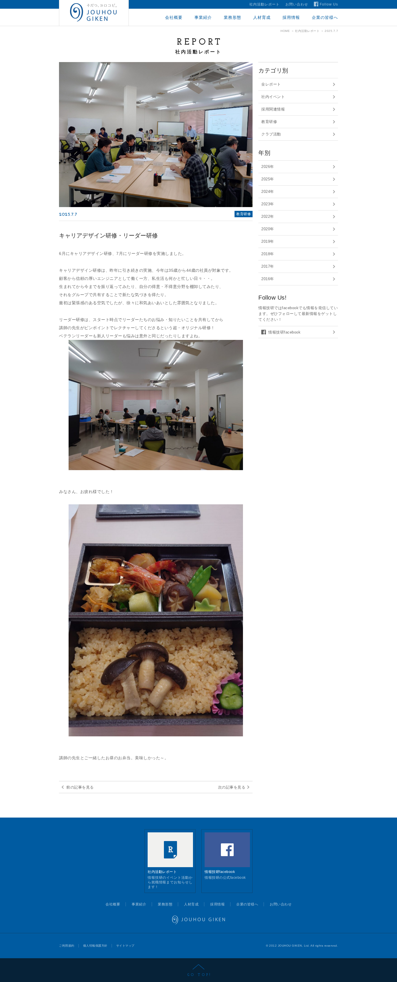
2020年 (267, 229)
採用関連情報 (273, 109)
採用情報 (291, 17)
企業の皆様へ (325, 17)
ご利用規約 (66, 945)
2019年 (267, 241)
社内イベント (273, 97)
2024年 (267, 191)
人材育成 (262, 17)
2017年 (267, 266)
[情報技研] (93, 13)
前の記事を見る (80, 787)
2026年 (267, 166)
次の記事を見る (232, 787)
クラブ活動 (271, 134)
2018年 (267, 254)
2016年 (267, 279)
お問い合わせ (296, 4)
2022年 (267, 216)
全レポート (271, 84)
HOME (285, 31)
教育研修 (269, 121)
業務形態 (232, 17)
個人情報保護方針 (95, 945)
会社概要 (174, 17)
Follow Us (329, 4)
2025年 (267, 179)
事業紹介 (203, 17)
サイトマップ (125, 945)
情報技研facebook (284, 332)
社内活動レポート (264, 4)
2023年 (267, 204)
